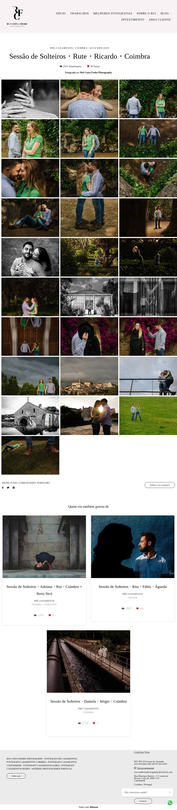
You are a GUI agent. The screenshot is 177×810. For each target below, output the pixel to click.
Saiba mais (16, 776)
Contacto (143, 801)
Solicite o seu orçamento (160, 485)
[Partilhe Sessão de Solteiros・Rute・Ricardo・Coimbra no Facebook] (2, 488)
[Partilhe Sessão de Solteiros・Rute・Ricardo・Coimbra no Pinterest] (14, 488)
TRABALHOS (79, 13)
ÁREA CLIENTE (160, 19)
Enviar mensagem (145, 768)
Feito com (88, 807)
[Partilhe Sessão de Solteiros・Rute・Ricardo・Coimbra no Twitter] (8, 488)
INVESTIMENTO (132, 19)
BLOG (165, 13)
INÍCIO (61, 13)
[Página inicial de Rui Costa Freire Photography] (17, 16)
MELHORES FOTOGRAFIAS (112, 13)
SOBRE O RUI (146, 13)
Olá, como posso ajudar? (135, 792)
